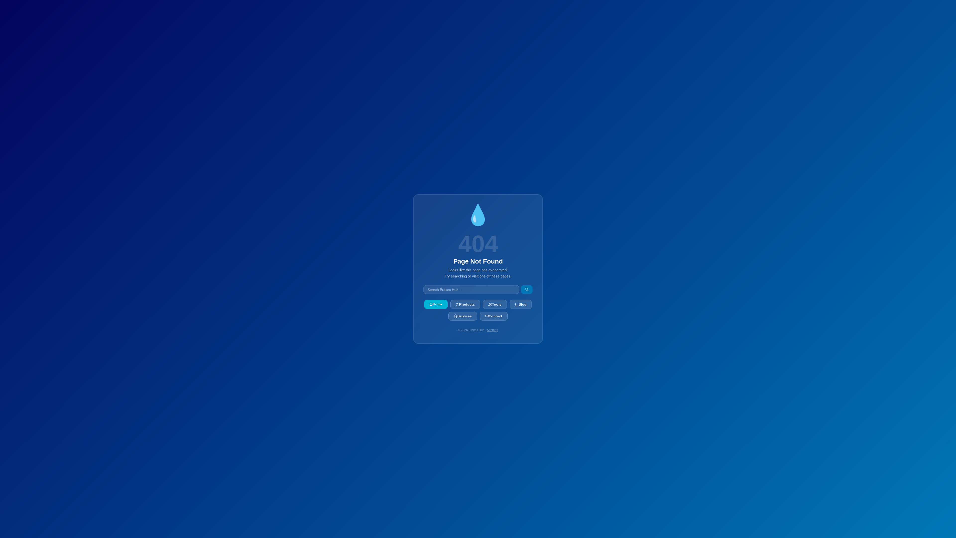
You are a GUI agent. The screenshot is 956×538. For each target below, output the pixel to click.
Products (467, 304)
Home (437, 304)
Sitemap (492, 330)
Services (464, 316)
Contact (495, 316)
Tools (496, 304)
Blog (523, 304)
